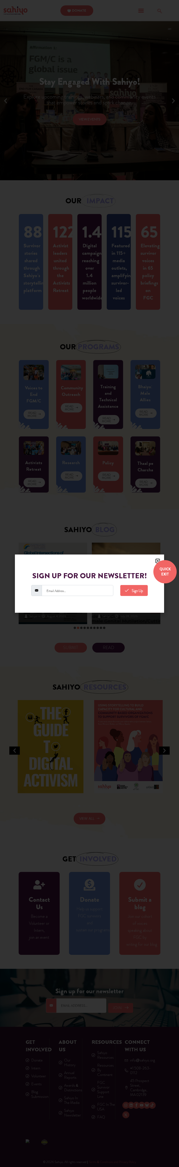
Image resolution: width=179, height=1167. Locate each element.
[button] (157, 561)
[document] (89, 583)
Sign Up (137, 590)
